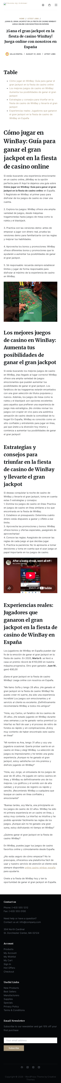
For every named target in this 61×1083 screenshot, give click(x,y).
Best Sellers (10, 991)
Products (8, 949)
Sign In (7, 964)
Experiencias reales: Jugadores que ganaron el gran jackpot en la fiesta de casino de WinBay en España (33, 114)
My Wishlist (10, 956)
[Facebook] (22, 1067)
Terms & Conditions (14, 1010)
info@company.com (30, 922)
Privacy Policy (11, 1006)
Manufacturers (11, 995)
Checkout (9, 971)
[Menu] (56, 5)
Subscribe (14, 1048)
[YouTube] (39, 1067)
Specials (8, 1002)
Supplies (8, 999)
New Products (11, 987)
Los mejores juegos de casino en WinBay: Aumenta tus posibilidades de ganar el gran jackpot (32, 92)
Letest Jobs (49, 54)
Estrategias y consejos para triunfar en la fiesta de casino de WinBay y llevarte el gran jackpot (33, 103)
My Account (10, 953)
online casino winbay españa (40, 867)
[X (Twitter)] (28, 1067)
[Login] (43, 5)
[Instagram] (33, 1067)
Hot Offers (9, 967)
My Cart (8, 960)
